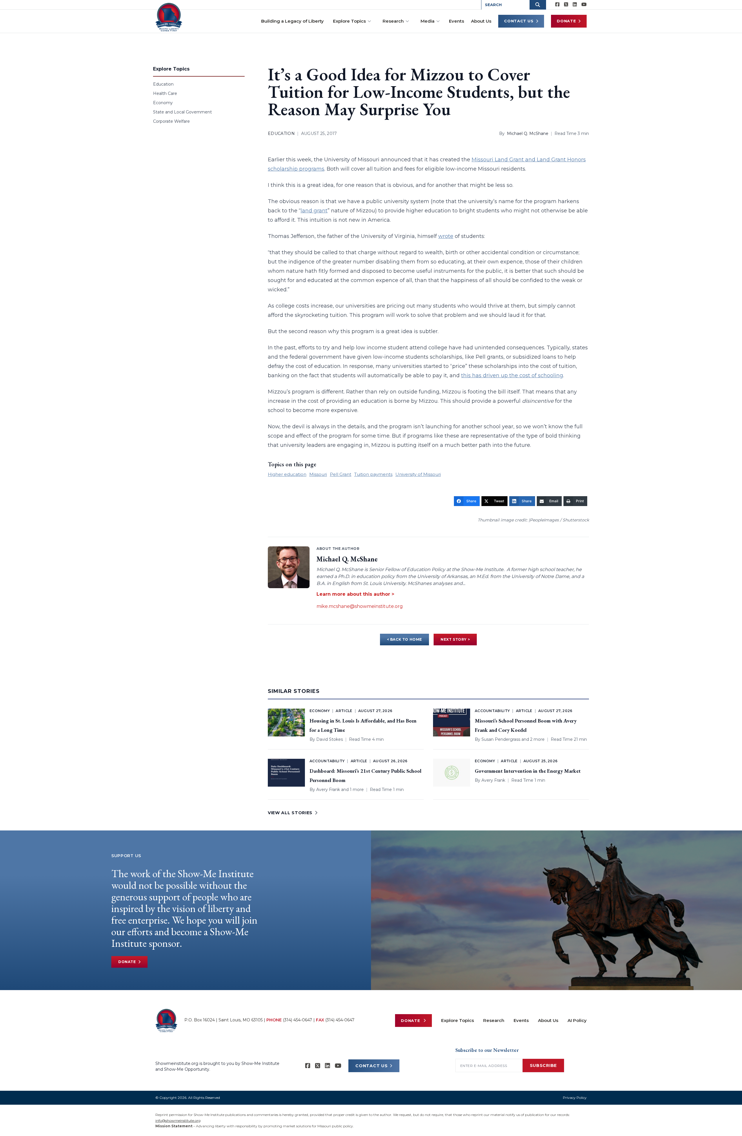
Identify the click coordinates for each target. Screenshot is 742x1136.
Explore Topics (349, 21)
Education (163, 84)
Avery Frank (328, 789)
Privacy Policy (575, 1097)
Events (456, 21)
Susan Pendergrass (500, 739)
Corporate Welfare (171, 121)
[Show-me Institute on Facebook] (557, 4)
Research (393, 21)
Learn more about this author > (355, 594)
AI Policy (577, 1020)
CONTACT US (371, 1065)
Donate (566, 21)
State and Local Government (182, 112)
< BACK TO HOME (404, 639)
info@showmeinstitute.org (178, 1120)
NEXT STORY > (455, 639)
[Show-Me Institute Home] (168, 17)
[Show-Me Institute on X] (566, 4)
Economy (163, 102)
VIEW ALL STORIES (290, 812)
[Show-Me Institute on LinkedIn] (575, 4)
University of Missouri (418, 474)
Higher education (287, 474)
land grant (314, 210)
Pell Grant (340, 474)
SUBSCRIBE (543, 1065)
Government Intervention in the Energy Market (528, 770)
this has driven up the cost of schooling (512, 375)
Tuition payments (373, 474)
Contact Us (519, 21)
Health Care (165, 93)
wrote (445, 236)
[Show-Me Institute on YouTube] (584, 4)
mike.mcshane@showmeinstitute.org (360, 606)
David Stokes (329, 739)
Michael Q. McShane (527, 133)
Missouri (318, 474)
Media (427, 21)
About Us (481, 21)
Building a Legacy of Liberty (292, 21)
